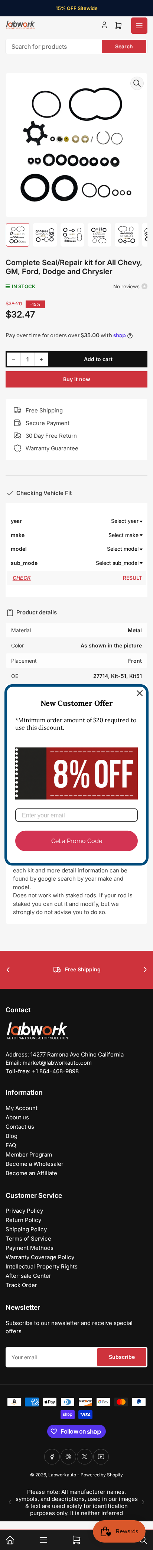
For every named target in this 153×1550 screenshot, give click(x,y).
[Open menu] (139, 25)
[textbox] (90, 521)
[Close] (140, 693)
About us (17, 1117)
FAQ (11, 1145)
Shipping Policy (26, 1229)
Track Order (21, 1285)
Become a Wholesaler (35, 1163)
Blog (11, 1135)
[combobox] (76, 46)
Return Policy (23, 1219)
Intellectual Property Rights (42, 1266)
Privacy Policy (24, 1210)
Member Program (29, 1154)
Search (124, 46)
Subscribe (122, 1357)
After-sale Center (28, 1275)
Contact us (20, 1126)
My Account (22, 1108)
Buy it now (76, 379)
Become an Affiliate (31, 1173)
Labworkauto (62, 1474)
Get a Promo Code (76, 841)
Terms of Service (28, 1238)
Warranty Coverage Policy (40, 1257)
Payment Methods (29, 1247)
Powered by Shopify (102, 1474)
